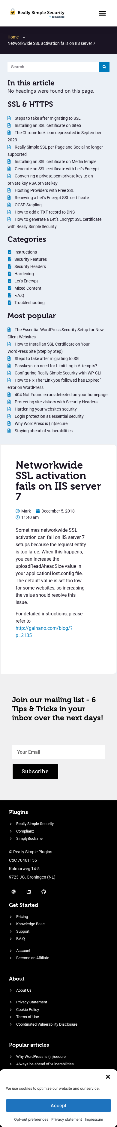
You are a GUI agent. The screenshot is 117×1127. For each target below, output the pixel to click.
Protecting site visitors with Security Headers (56, 401)
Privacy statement (66, 1119)
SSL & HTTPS (30, 104)
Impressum (94, 1119)
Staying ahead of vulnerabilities (43, 430)
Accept (59, 1105)
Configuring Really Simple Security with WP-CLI (57, 373)
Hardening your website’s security (45, 409)
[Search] (104, 67)
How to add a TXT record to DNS (44, 212)
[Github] (43, 891)
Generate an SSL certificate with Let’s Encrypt (56, 168)
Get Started (23, 905)
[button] (108, 1077)
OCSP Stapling (28, 204)
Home (13, 37)
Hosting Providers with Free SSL (44, 190)
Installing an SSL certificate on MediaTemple (55, 161)
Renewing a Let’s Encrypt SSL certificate (51, 197)
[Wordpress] (13, 891)
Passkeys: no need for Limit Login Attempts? (55, 365)
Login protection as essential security (49, 416)
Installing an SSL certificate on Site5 (47, 125)
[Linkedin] (28, 891)
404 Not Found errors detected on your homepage (60, 394)
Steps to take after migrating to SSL (47, 118)
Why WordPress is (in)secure (41, 423)
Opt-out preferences (31, 1119)
